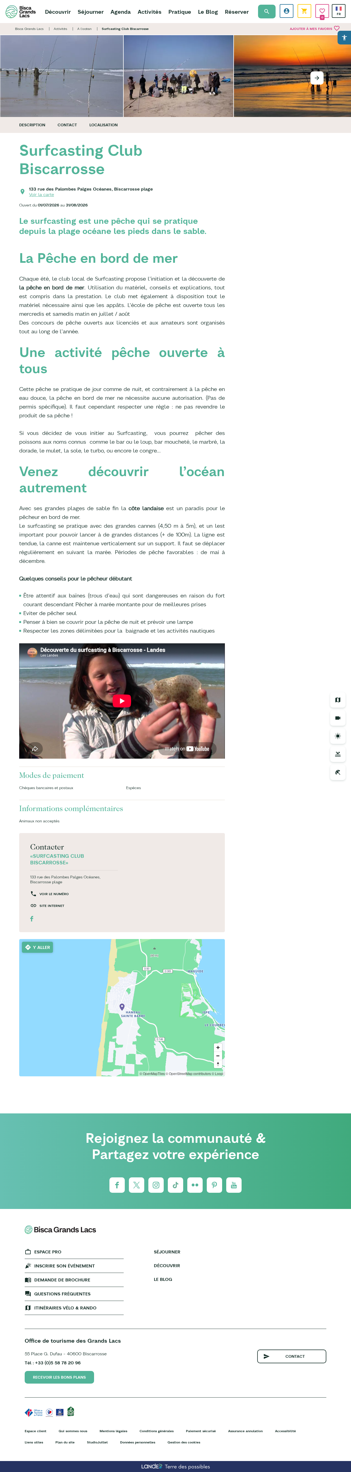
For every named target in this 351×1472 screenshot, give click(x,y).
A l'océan (84, 29)
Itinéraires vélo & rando (65, 1308)
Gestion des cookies (184, 1442)
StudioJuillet (97, 1442)
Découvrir (58, 11)
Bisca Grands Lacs (29, 29)
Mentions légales (113, 1431)
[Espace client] (286, 11)
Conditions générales (157, 1431)
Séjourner (91, 11)
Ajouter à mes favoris (315, 28)
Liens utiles (34, 1442)
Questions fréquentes (62, 1294)
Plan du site (65, 1442)
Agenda (121, 11)
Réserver (237, 11)
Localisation (103, 124)
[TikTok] (175, 1185)
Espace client (35, 1431)
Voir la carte (41, 194)
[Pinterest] (214, 1185)
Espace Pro (47, 1252)
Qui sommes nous (73, 1431)
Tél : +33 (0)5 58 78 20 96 (53, 1362)
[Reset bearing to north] (218, 1064)
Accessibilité (285, 1431)
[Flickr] (195, 1185)
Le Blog (208, 11)
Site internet (51, 906)
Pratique (179, 11)
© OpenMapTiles (152, 1073)
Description (32, 124)
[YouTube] (234, 1185)
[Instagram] (156, 1185)
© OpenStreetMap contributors (188, 1073)
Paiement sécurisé (201, 1431)
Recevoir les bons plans (59, 1377)
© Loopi (217, 1073)
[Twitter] (136, 1185)
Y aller (41, 947)
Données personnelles (137, 1442)
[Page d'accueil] (20, 11)
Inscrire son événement (64, 1266)
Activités (150, 11)
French (339, 9)
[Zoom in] (218, 1047)
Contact (67, 124)
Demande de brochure (62, 1280)
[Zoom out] (218, 1056)
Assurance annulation (245, 1431)
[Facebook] (117, 1185)
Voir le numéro (54, 894)
